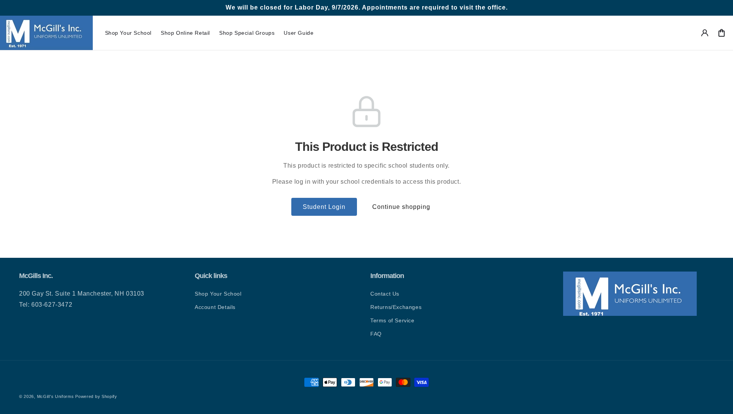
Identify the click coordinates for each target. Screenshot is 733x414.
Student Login (324, 207)
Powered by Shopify (96, 396)
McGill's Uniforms (55, 396)
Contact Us (384, 294)
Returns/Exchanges (395, 307)
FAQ (376, 334)
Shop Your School (218, 294)
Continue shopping (401, 207)
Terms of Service (392, 320)
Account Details (215, 307)
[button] (128, 33)
